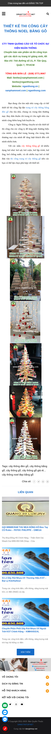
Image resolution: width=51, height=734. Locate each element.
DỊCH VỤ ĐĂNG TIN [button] (12, 683)
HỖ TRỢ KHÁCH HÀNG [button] (14, 690)
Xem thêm (25, 652)
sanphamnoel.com (15, 90)
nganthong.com (37, 90)
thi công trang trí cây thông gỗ (25, 158)
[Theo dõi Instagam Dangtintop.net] (16, 704)
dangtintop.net (31, 729)
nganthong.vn (30, 86)
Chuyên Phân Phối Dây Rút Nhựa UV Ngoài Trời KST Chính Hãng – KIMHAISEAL (24, 630)
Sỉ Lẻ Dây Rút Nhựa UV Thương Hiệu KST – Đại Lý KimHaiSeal (24, 579)
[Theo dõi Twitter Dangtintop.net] (10, 704)
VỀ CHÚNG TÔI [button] (10, 676)
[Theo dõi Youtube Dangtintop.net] (22, 704)
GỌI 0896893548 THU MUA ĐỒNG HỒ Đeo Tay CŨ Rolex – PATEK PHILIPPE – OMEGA (25, 528)
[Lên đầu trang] (45, 727)
